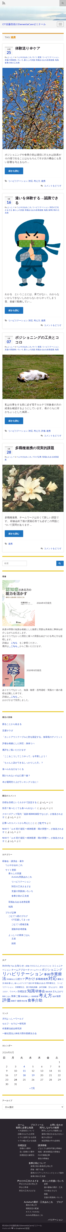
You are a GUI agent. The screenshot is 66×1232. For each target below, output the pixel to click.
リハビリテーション (50, 57)
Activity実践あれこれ (22, 877)
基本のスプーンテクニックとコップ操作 (46, 1173)
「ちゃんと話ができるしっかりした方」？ (22, 762)
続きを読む (14, 171)
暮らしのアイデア (21, 983)
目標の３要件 (24, 1148)
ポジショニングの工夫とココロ (37, 339)
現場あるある (40, 983)
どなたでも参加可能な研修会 (51, 1148)
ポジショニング (52, 969)
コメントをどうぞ (52, 185)
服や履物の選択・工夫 (52, 1187)
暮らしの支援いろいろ (53, 1180)
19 (33, 1075)
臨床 (54, 996)
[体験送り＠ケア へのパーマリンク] (33, 108)
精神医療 (34, 996)
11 (24, 1070)
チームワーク (35, 970)
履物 (59, 979)
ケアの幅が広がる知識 (26, 1141)
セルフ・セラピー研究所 (14, 1023)
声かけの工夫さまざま (28, 1180)
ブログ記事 (36, 457)
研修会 (40, 991)
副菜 (14, 943)
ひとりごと (47, 966)
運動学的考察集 (19, 929)
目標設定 (22, 991)
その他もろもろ (49, 1190)
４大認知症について (25, 1130)
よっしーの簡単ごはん (19, 935)
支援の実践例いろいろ (14, 60)
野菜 (23, 1001)
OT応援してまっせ (21, 919)
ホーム (21, 1124)
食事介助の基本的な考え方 (41, 1166)
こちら (14, 696)
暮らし (11, 983)
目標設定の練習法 (26, 1155)
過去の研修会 (43, 1158)
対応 (31, 181)
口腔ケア (20, 979)
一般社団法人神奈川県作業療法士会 (19, 1033)
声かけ (30, 978)
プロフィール (36, 1124)
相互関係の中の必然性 (50, 1141)
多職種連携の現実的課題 (34, 448)
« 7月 (32, 1088)
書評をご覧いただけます (14, 749)
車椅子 (14, 1001)
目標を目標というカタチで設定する (19, 802)
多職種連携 (42, 978)
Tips (12, 966)
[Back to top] (59, 1214)
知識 (57, 60)
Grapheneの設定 (23, 1228)
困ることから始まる (12, 724)
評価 (43, 431)
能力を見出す (46, 1137)
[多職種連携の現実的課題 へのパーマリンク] (33, 487)
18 (24, 1075)
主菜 (14, 938)
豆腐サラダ (7, 730)
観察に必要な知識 (24, 1127)
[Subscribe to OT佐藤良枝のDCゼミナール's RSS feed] (3, 2)
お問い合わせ (55, 1124)
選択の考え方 (30, 1205)
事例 (47, 974)
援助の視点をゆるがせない (52, 1134)
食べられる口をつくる (13, 769)
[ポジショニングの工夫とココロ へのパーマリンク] (33, 376)
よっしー (11, 57)
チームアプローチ (20, 969)
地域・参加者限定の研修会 (50, 1152)
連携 (43, 181)
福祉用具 (48, 992)
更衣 (30, 983)
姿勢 (45, 1184)
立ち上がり (58, 991)
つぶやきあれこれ (24, 57)
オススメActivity (31, 1212)
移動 (45, 1194)
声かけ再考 (22, 1187)
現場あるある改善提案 (45, 60)
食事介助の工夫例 (12, 63)
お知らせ (19, 965)
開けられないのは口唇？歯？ (16, 775)
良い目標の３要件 (26, 1152)
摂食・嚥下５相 (36, 1169)
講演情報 (42, 1145)
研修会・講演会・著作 (13, 861)
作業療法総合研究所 (12, 1028)
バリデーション (55, 1219)
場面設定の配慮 (31, 1208)
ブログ (59, 1202)
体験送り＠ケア (27, 48)
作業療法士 (11, 979)
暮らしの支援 (29, 60)
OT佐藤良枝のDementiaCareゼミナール (24, 24)
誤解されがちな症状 (25, 1134)
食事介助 (35, 1000)
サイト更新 (36, 57)
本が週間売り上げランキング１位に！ (20, 782)
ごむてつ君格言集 (20, 924)
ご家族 (26, 966)
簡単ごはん (6, 996)
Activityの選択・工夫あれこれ (38, 1202)
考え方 (37, 181)
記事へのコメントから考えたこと (18, 823)
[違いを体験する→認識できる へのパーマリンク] (33, 252)
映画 (6, 983)
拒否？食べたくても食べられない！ (19, 808)
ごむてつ (42, 823)
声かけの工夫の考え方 (27, 1184)
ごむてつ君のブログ (18, 916)
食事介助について (37, 1163)
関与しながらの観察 (49, 1127)
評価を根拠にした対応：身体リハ (18, 743)
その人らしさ (36, 966)
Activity (6, 965)
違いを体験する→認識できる (36, 200)
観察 (58, 996)
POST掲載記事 (44, 1155)
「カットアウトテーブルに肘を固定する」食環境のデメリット (32, 737)
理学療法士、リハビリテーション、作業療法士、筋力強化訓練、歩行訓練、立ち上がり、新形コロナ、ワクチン (32, 987)
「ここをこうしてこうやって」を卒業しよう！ (24, 756)
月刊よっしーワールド (13, 1018)
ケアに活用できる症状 (26, 1137)
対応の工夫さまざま (21, 886)
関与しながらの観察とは (51, 1130)
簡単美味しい (26, 996)
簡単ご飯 (15, 996)
